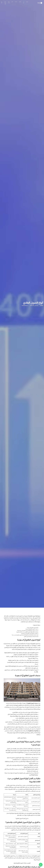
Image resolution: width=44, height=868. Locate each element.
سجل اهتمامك (1, 2)
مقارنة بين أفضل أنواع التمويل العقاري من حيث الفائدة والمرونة (27, 632)
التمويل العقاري (33, 785)
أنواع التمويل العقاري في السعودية (32, 627)
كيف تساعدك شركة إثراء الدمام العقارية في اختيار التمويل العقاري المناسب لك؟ (25, 635)
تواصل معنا (8, 2)
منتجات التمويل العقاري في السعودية (31, 629)
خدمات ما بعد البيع (5, 3)
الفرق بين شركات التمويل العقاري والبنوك (22, 863)
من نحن (23, 2)
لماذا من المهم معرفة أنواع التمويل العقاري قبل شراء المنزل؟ (27, 630)
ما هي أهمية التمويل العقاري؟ (22, 818)
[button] (40, 864)
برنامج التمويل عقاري (22, 738)
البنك (14, 656)
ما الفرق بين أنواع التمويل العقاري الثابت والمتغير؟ (29, 633)
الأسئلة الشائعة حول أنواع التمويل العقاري (31, 636)
